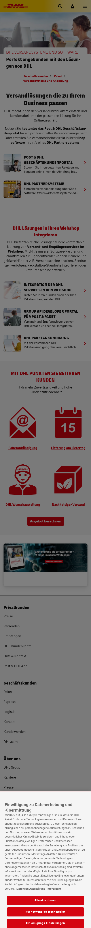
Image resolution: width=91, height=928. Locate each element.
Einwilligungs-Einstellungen (45, 923)
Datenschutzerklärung (31, 889)
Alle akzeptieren (45, 900)
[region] (45, 859)
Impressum (54, 889)
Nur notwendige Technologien (45, 912)
